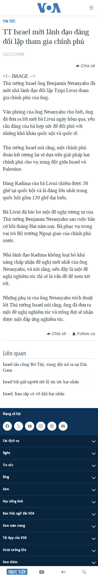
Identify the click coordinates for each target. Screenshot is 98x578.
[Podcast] (51, 426)
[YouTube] (41, 572)
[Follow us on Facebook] (7, 426)
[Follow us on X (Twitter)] (18, 426)
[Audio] (63, 572)
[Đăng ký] (63, 426)
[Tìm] (84, 572)
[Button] (85, 66)
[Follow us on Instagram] (40, 426)
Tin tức (9, 21)
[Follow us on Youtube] (29, 426)
